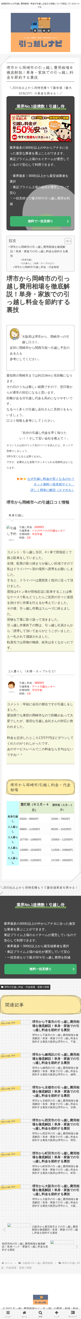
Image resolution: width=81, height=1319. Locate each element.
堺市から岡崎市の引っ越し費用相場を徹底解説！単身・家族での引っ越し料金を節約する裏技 (39, 251)
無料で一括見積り (40, 221)
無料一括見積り (40, 969)
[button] (72, 811)
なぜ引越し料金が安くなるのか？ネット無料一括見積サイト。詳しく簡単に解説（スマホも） (51, 484)
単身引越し (27, 260)
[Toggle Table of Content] (66, 241)
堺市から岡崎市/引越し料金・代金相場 (37, 267)
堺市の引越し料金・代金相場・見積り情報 (26, 987)
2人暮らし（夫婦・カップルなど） (39, 263)
